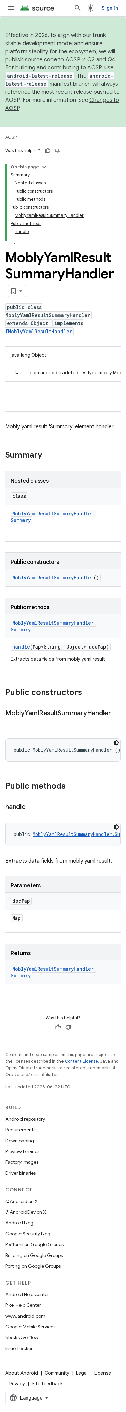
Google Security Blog (27, 1234)
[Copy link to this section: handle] (32, 807)
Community (57, 1373)
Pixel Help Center (23, 1305)
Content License (81, 1061)
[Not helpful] (58, 151)
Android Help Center (27, 1294)
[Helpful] (48, 151)
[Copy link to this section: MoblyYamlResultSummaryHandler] (12, 723)
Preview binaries (22, 1151)
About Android (21, 1373)
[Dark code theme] (116, 743)
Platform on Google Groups (34, 1244)
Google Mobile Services (30, 1327)
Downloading (19, 1140)
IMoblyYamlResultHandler (38, 331)
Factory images (21, 1162)
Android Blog (19, 1223)
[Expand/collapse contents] (44, 167)
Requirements (20, 1130)
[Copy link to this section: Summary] (48, 456)
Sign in (110, 8)
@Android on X (21, 1201)
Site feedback (47, 1383)
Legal (82, 1373)
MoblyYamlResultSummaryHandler (53, 577)
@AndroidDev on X (25, 1212)
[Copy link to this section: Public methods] (72, 787)
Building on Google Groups (34, 1255)
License (102, 1373)
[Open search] (78, 8)
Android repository (25, 1119)
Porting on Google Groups (33, 1266)
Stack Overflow (21, 1337)
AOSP (11, 137)
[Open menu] (10, 8)
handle (21, 646)
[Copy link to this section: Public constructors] (88, 693)
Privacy (17, 1383)
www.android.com (25, 1316)
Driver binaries (20, 1173)
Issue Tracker (19, 1348)
